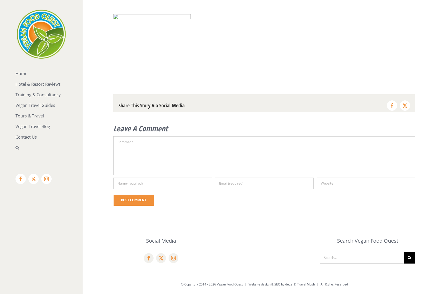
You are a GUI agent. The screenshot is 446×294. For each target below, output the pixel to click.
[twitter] (161, 258)
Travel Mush (306, 284)
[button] (41, 147)
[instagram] (173, 258)
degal (289, 284)
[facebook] (149, 258)
